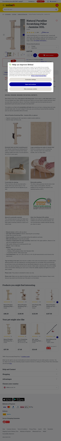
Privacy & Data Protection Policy (38, 75)
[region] (30, 77)
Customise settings (30, 79)
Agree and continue (30, 84)
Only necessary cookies (30, 89)
